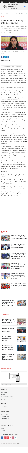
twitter (5, 57)
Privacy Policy (4, 399)
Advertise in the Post (5, 418)
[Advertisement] (14, 216)
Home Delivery (4, 406)
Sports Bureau (5, 60)
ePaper (2, 408)
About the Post (4, 392)
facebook (2, 57)
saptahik (5, 437)
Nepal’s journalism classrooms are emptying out (8, 330)
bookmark (25, 56)
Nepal (7, 437)
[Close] (1, 6)
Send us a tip (3, 422)
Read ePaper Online (6, 384)
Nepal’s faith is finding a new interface (6, 338)
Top (26, 447)
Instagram (3, 432)
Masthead (3, 394)
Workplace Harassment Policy (7, 398)
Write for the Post (4, 414)
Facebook (3, 430)
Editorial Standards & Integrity (7, 396)
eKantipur (2, 437)
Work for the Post (4, 420)
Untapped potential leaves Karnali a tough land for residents (9, 321)
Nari (10, 437)
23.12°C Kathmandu (23, 11)
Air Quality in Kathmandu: (21, 13)
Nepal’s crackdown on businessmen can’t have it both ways (8, 347)
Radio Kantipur (13, 437)
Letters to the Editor (5, 416)
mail (7, 57)
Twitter (2, 428)
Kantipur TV (16, 437)
